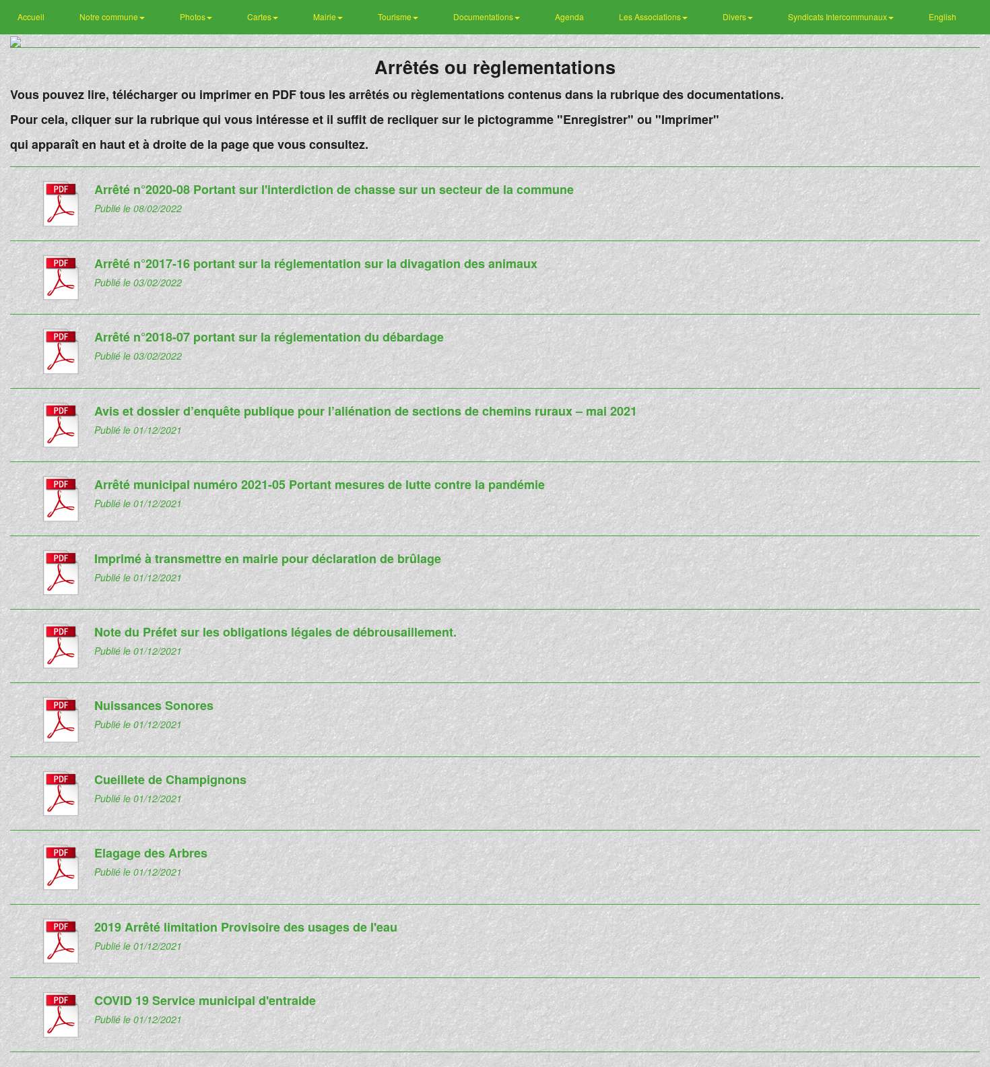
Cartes (260, 16)
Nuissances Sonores (153, 705)
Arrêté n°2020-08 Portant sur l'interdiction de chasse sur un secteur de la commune (334, 189)
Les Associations (651, 16)
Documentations (484, 16)
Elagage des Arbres (150, 853)
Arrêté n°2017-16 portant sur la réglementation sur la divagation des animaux (315, 263)
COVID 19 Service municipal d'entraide (205, 1000)
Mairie (325, 16)
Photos (193, 16)
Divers (735, 16)
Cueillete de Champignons (170, 779)
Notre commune (109, 16)
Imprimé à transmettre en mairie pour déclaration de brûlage (267, 558)
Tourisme (396, 16)
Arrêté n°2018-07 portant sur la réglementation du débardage (269, 337)
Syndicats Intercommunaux (838, 16)
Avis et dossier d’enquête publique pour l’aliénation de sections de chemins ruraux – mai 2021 (365, 411)
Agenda (569, 16)
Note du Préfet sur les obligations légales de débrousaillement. (275, 632)
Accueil (31, 16)
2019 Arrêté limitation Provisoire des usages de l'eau (245, 927)
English (942, 16)
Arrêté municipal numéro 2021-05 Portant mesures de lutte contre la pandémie (319, 484)
